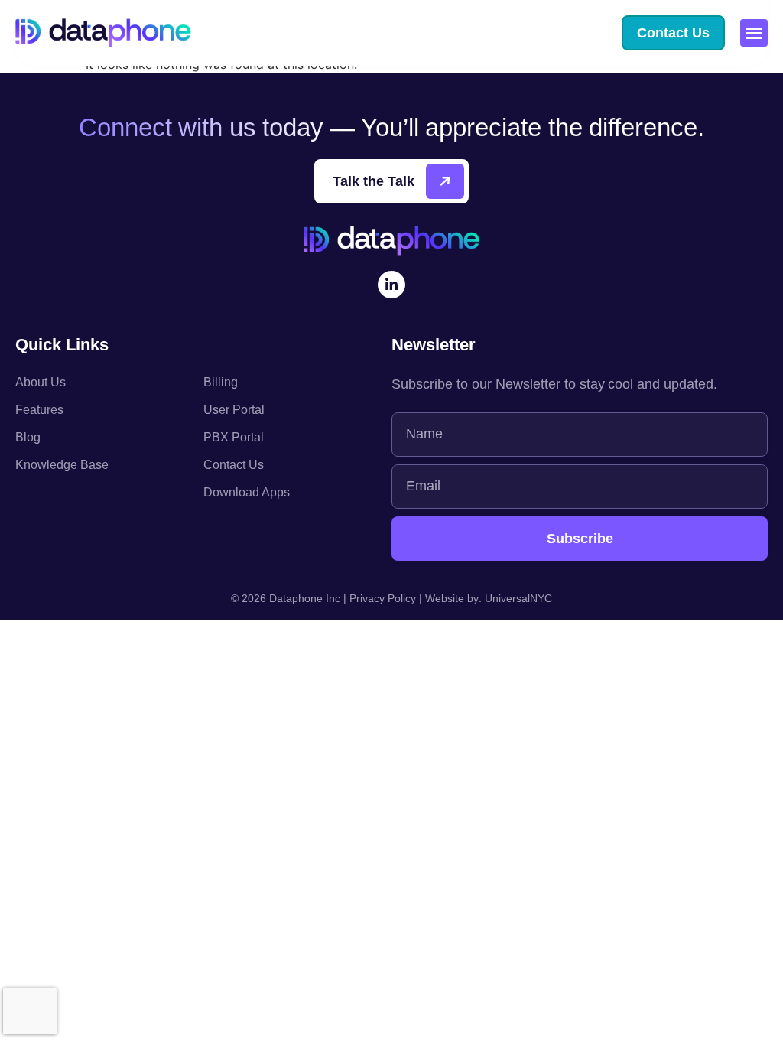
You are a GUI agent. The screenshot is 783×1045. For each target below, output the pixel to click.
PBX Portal (233, 437)
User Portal (234, 409)
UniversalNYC (518, 598)
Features (39, 409)
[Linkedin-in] (391, 284)
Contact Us (233, 464)
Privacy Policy (382, 598)
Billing (220, 382)
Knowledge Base (62, 464)
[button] (754, 33)
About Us (40, 382)
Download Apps (246, 492)
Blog (28, 437)
